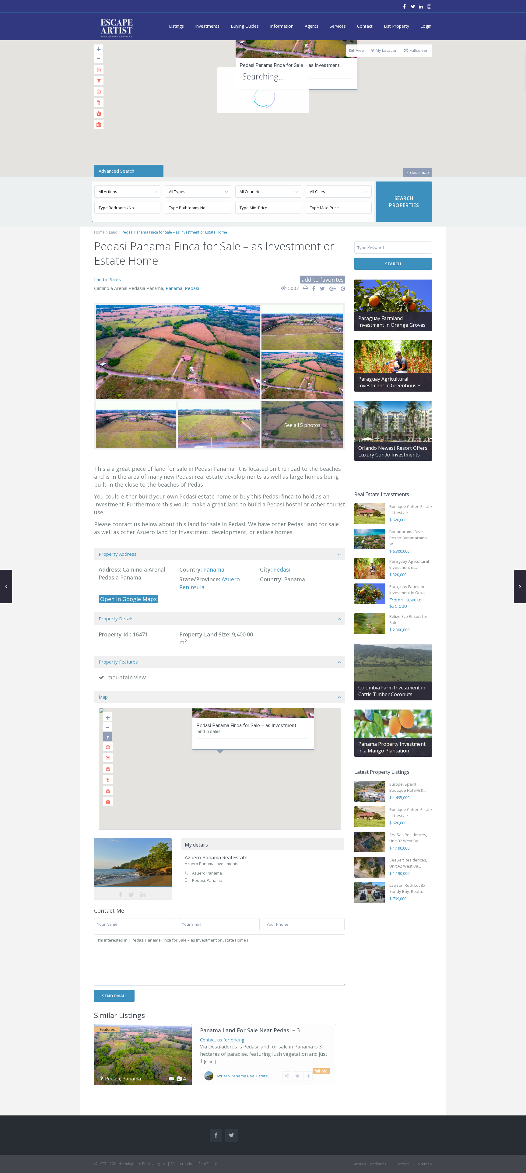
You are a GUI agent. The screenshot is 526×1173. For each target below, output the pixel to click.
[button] (221, 761)
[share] (311, 288)
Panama (174, 288)
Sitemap (425, 1164)
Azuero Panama (207, 873)
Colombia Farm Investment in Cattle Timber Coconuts (391, 691)
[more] (210, 1061)
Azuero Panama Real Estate (133, 864)
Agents (311, 26)
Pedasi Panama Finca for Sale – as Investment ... (292, 65)
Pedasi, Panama (207, 880)
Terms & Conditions (369, 1164)
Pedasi (192, 288)
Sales (115, 279)
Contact (365, 26)
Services (338, 26)
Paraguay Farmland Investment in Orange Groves (392, 321)
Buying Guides (245, 26)
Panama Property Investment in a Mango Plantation (392, 747)
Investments (207, 26)
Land (113, 232)
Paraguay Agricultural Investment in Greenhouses (390, 382)
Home (99, 232)
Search (393, 263)
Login (425, 26)
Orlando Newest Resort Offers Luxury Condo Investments (392, 451)
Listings (176, 26)
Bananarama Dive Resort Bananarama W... (408, 538)
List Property (396, 26)
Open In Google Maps (128, 599)
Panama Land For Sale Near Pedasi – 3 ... (252, 1030)
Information (281, 26)
